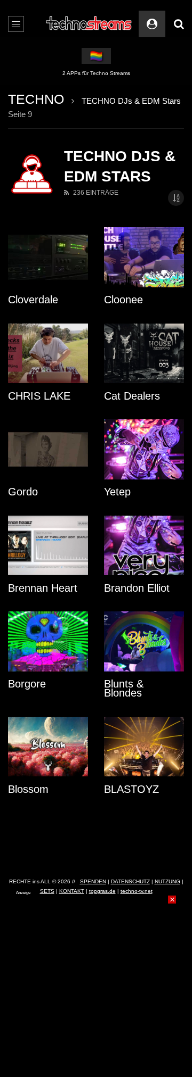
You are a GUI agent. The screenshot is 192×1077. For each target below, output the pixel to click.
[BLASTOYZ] (144, 747)
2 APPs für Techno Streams (96, 73)
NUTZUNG (167, 881)
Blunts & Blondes (123, 688)
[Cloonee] (144, 257)
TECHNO (36, 99)
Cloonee (123, 299)
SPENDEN (93, 881)
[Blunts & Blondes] (144, 641)
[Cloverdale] (48, 257)
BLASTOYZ (131, 789)
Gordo (23, 492)
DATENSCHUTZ (130, 881)
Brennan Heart (42, 588)
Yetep (117, 492)
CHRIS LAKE (39, 396)
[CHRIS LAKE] (48, 354)
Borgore (27, 684)
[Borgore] (48, 641)
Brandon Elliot (137, 588)
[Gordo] (48, 449)
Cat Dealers (132, 396)
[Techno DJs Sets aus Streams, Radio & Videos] (89, 24)
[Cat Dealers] (144, 354)
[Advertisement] (96, 962)
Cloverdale (33, 299)
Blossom (28, 789)
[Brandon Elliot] (144, 546)
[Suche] (178, 24)
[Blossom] (48, 747)
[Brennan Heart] (48, 546)
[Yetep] (144, 449)
